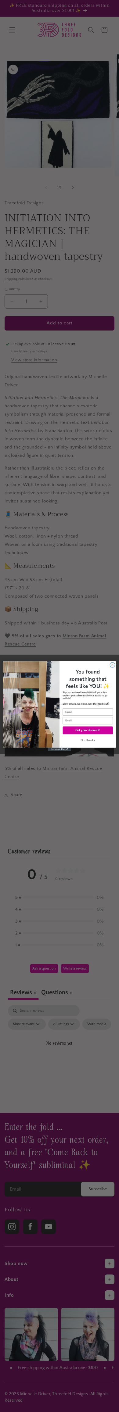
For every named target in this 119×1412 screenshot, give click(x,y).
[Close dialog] (112, 664)
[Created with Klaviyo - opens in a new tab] (59, 749)
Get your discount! (87, 730)
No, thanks (88, 740)
